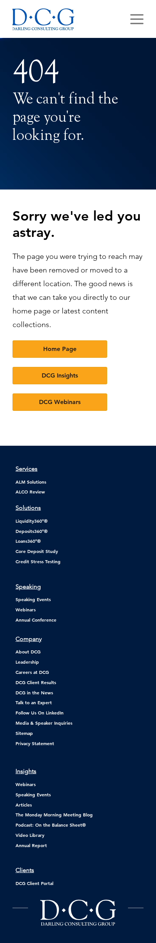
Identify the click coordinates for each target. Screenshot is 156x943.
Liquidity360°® (32, 521)
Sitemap (24, 733)
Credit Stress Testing (38, 561)
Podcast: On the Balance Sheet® (51, 825)
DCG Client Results (36, 682)
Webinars (26, 609)
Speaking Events (33, 599)
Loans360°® (28, 541)
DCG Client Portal (34, 883)
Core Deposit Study (37, 551)
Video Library (30, 835)
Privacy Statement (35, 743)
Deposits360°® (32, 531)
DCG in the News (34, 692)
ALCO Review (30, 492)
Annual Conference (36, 620)
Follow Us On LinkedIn (40, 713)
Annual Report (31, 845)
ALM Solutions (31, 482)
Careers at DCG (32, 672)
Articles (24, 805)
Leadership (27, 662)
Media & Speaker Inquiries (44, 723)
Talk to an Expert (34, 702)
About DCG (28, 652)
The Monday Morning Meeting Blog (54, 814)
